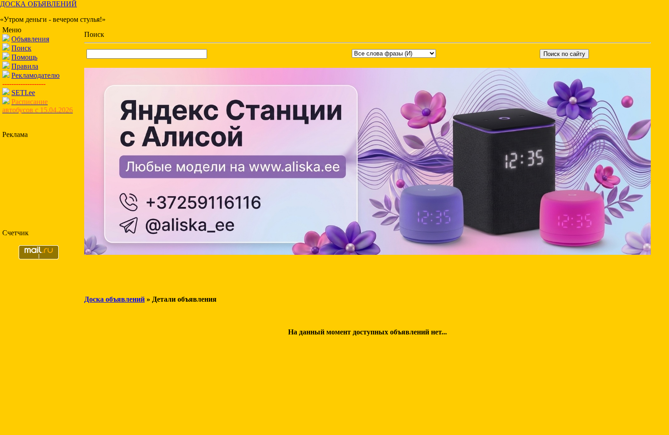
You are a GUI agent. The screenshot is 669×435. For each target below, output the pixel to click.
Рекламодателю (35, 75)
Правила (24, 66)
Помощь (24, 57)
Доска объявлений (114, 299)
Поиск (21, 48)
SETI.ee (23, 92)
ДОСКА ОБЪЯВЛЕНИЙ (38, 4)
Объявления (30, 39)
